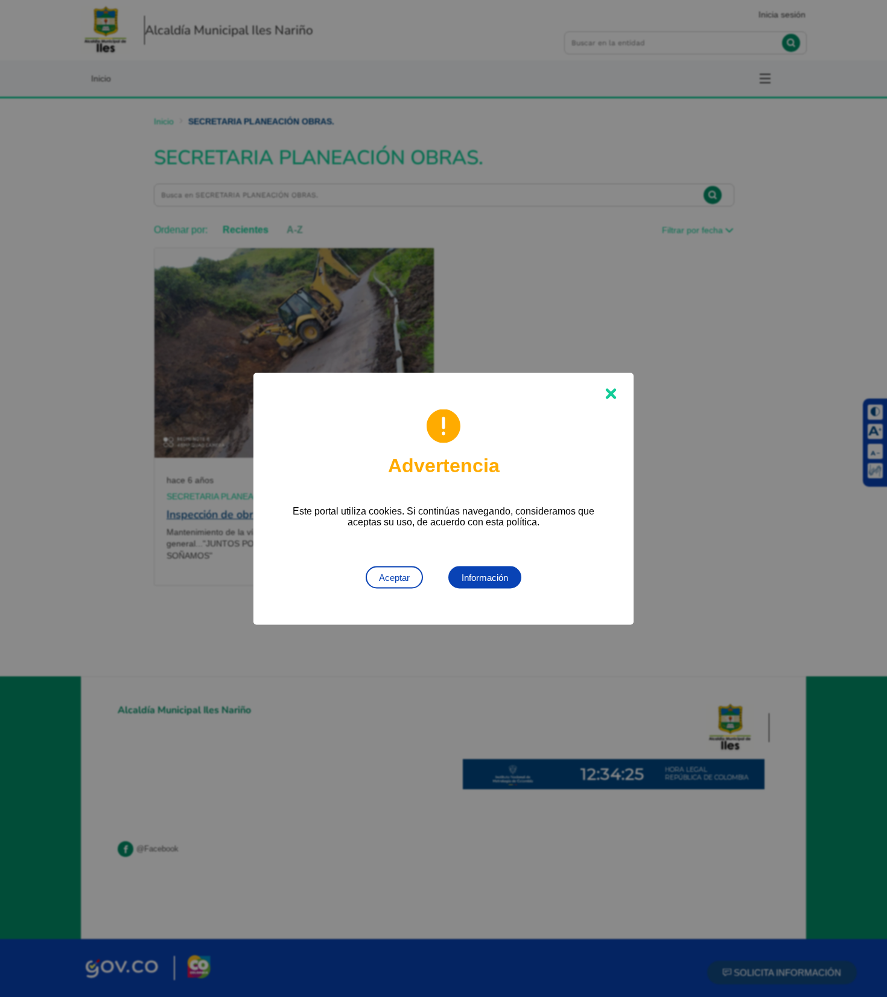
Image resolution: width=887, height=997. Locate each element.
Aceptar (394, 577)
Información (485, 577)
